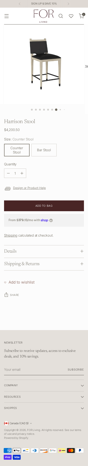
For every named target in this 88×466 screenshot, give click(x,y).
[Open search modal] (60, 16)
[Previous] (20, 4)
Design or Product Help (29, 188)
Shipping (10, 235)
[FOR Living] (44, 16)
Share (14, 295)
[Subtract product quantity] (8, 173)
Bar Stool (44, 150)
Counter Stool (16, 150)
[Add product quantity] (22, 173)
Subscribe (76, 369)
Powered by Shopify (16, 437)
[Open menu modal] (6, 16)
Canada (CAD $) (19, 423)
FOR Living (33, 430)
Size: (18, 139)
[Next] (68, 4)
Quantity (10, 164)
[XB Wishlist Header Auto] (71, 15)
